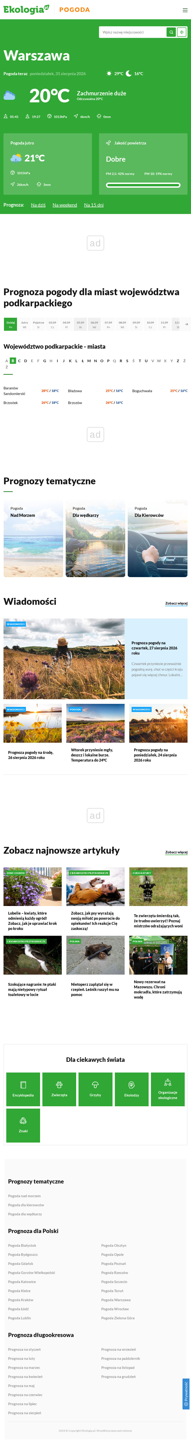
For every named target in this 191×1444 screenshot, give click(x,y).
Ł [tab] (83, 360)
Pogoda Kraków (20, 1300)
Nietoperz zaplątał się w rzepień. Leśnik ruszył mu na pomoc (95, 989)
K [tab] (70, 360)
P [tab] (108, 360)
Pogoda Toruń (112, 1291)
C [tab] (19, 360)
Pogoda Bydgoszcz (23, 1255)
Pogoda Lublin (19, 1318)
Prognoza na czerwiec (25, 1395)
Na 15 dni (94, 204)
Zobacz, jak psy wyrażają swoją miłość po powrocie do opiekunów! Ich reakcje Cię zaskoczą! (95, 921)
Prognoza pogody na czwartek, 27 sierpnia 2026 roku (154, 648)
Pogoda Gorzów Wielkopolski (31, 1273)
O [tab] (101, 360)
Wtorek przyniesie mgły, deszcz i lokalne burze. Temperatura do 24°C (92, 755)
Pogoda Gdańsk (20, 1264)
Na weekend (65, 204)
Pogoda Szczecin (114, 1282)
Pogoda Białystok (22, 1245)
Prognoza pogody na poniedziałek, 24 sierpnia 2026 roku (155, 755)
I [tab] (57, 360)
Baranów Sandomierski (14, 391)
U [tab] (146, 360)
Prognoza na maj (21, 1386)
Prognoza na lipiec (22, 1404)
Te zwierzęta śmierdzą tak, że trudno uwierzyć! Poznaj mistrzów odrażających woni (158, 920)
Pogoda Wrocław (115, 1309)
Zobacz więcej (176, 603)
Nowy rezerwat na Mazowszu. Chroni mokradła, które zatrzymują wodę (158, 989)
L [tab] (76, 360)
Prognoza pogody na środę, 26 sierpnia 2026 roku (30, 755)
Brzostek (10, 402)
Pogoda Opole (112, 1255)
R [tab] (121, 360)
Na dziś (38, 204)
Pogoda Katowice (22, 1282)
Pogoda (74, 9)
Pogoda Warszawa (116, 1300)
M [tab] (89, 360)
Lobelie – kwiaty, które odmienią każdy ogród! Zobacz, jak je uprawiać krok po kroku (32, 921)
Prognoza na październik (120, 1358)
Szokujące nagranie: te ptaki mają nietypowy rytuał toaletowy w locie (32, 989)
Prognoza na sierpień (24, 1413)
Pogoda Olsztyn (113, 1245)
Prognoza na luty (21, 1358)
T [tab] (140, 360)
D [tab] (25, 360)
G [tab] (44, 360)
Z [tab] (178, 360)
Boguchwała (142, 390)
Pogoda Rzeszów (114, 1273)
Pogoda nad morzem (24, 1196)
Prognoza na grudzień (118, 1376)
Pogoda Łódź (18, 1309)
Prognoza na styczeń (24, 1349)
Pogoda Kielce (19, 1291)
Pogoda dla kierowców (26, 1205)
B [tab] (13, 360)
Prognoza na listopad (118, 1368)
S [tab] (127, 360)
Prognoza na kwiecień (25, 1377)
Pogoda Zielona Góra (118, 1318)
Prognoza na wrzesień (118, 1349)
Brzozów (75, 402)
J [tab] (64, 360)
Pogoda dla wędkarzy (25, 1214)
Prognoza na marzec (24, 1368)
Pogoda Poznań (113, 1264)
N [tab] (95, 360)
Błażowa (75, 390)
